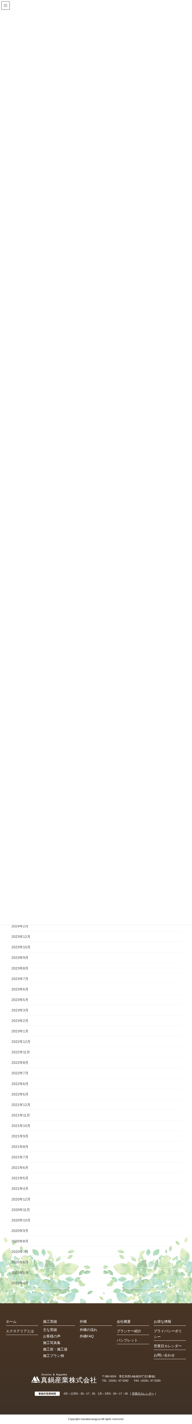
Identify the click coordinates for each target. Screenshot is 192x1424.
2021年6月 (20, 1168)
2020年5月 (20, 1273)
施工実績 (50, 1321)
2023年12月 (21, 937)
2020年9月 (20, 1231)
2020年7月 (20, 1252)
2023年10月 (21, 947)
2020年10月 (21, 1220)
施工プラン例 (53, 1356)
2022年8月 (20, 1063)
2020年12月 (21, 1199)
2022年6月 (20, 1084)
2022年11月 (21, 1052)
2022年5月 (20, 1094)
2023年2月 (20, 1021)
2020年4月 (20, 1283)
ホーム (11, 1321)
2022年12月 (21, 1042)
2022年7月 (20, 1073)
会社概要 (124, 1321)
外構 (83, 1321)
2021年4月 (20, 1189)
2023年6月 (20, 989)
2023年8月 (20, 968)
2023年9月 (20, 958)
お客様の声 (51, 1336)
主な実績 (50, 1330)
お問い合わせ (164, 1355)
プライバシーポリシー (168, 1334)
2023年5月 (20, 1000)
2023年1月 (20, 1031)
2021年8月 (20, 1147)
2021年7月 (20, 1157)
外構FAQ (87, 1336)
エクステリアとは (20, 1331)
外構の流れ (88, 1330)
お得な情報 (162, 1321)
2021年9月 (20, 1136)
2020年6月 (20, 1262)
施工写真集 (51, 1343)
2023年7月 (20, 979)
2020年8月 (20, 1241)
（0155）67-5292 (117, 1380)
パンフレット (127, 1340)
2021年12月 (21, 1105)
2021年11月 (21, 1115)
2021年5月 (20, 1178)
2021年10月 (21, 1126)
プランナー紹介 (129, 1331)
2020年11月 (21, 1210)
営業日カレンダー (168, 1346)
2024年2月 (20, 926)
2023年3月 (20, 1010)
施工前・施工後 (55, 1349)
